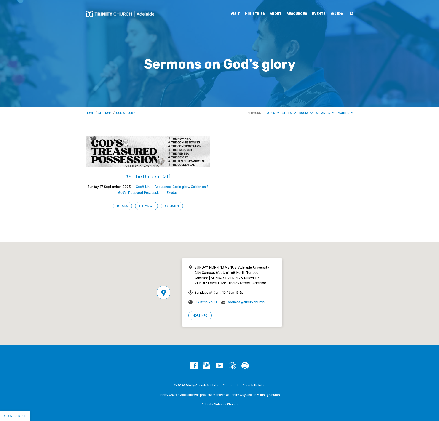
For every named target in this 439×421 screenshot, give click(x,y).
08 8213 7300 (206, 302)
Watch (149, 206)
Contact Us (231, 385)
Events (319, 14)
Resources (296, 14)
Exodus (172, 193)
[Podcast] (232, 365)
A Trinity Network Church (220, 404)
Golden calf (199, 187)
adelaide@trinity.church (246, 302)
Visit (235, 14)
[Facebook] (194, 365)
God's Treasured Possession (139, 193)
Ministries (255, 14)
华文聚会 (337, 14)
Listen (174, 206)
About (275, 14)
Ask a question (15, 416)
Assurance (163, 187)
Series (287, 113)
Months (344, 113)
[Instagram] (206, 365)
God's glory (125, 113)
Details (122, 206)
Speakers (323, 113)
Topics (270, 113)
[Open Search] (351, 14)
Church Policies (254, 385)
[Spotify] (245, 365)
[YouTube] (219, 365)
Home (90, 113)
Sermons (105, 113)
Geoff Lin (143, 187)
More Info (200, 315)
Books (304, 113)
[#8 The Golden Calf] (148, 164)
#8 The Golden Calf (148, 176)
